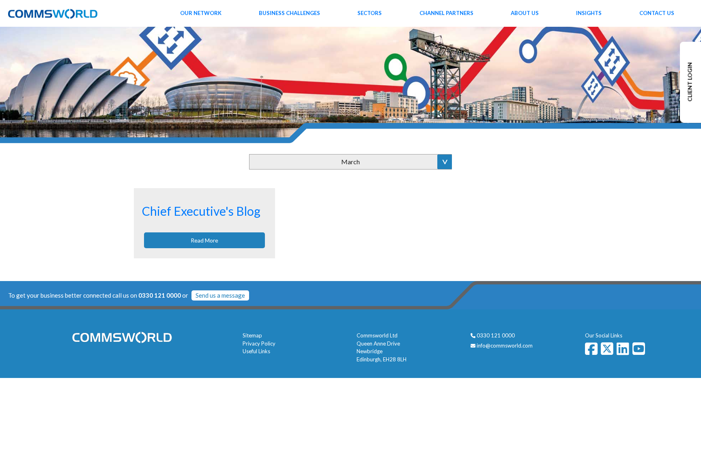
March (350, 161)
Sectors (369, 13)
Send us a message (220, 295)
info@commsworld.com (505, 345)
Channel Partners (446, 13)
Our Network (200, 13)
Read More (204, 240)
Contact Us (656, 13)
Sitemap (252, 335)
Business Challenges (289, 13)
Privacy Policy (259, 343)
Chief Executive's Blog (201, 211)
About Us (525, 13)
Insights (589, 13)
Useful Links (256, 351)
